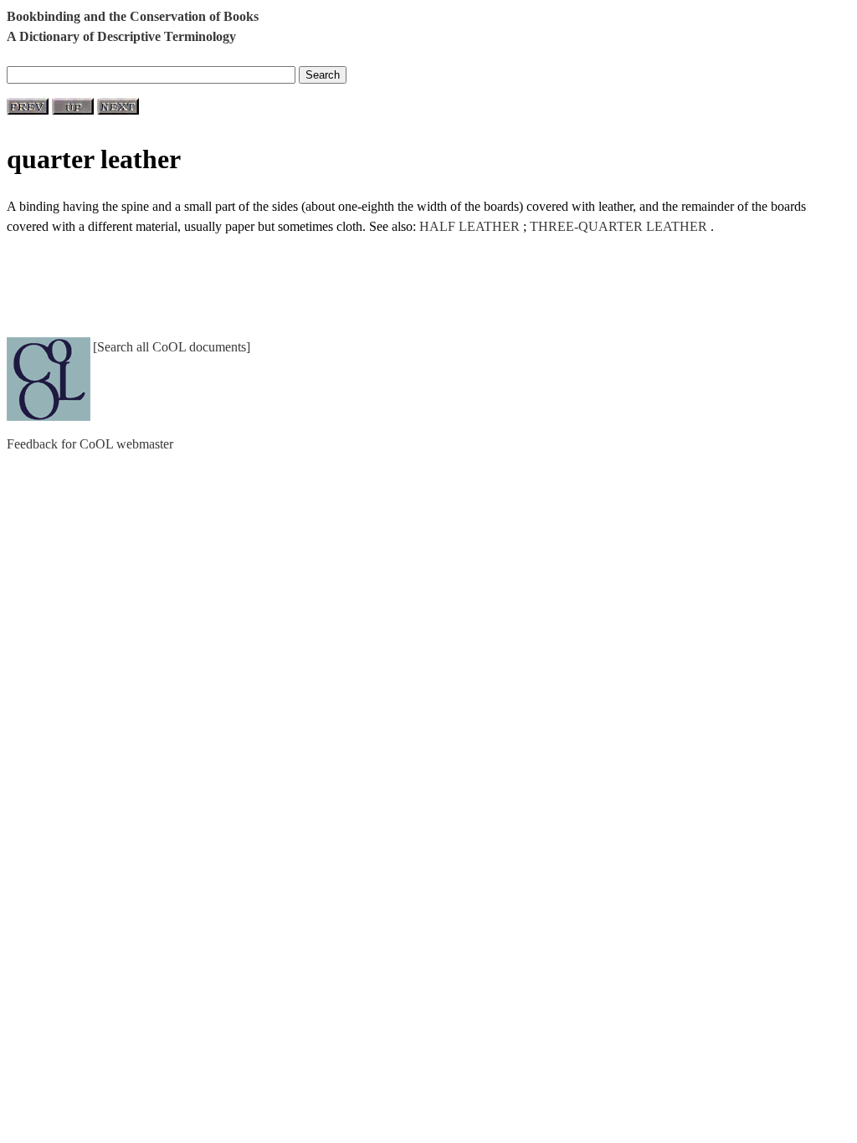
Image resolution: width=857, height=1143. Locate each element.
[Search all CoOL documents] (171, 347)
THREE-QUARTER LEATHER (618, 226)
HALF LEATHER (469, 226)
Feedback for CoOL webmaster (90, 444)
